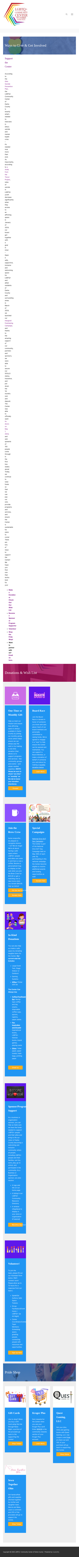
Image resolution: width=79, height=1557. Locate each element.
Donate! (15, 788)
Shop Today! (16, 1443)
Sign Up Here (17, 1353)
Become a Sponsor (17, 1225)
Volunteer (12, 629)
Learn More (40, 772)
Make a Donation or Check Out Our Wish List (12, 600)
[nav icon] (72, 14)
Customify (56, 1552)
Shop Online (64, 1454)
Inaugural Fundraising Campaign (9, 323)
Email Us (15, 1068)
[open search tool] (66, 14)
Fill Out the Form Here (17, 890)
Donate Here (16, 895)
